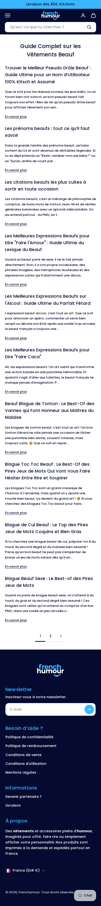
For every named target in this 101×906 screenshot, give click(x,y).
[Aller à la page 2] (61, 636)
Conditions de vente (23, 754)
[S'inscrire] (89, 709)
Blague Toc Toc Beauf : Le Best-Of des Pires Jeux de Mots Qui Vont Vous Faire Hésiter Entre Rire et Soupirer (47, 471)
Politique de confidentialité (29, 737)
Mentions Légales (20, 772)
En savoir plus (16, 116)
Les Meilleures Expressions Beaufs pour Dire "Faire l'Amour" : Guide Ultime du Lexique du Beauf (47, 243)
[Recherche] (89, 27)
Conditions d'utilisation (25, 763)
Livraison (13, 805)
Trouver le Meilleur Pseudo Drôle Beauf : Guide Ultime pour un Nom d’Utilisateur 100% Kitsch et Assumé (48, 75)
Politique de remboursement (30, 745)
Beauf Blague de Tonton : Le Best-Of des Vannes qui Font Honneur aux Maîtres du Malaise (49, 410)
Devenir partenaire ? (23, 796)
